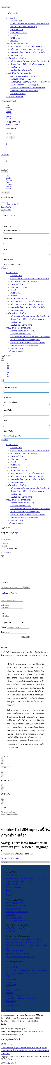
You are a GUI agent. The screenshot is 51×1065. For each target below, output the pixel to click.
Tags (3, 632)
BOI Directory (15, 38)
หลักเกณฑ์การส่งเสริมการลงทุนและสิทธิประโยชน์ (26, 945)
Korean (8, 118)
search (26, 587)
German (9, 110)
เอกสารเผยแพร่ (16, 55)
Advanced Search (9, 593)
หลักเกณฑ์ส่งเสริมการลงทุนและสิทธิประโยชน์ (29, 61)
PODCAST (10, 1003)
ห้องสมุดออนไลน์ (13, 990)
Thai (7, 105)
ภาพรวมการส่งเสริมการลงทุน (22, 76)
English (8, 107)
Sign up (14, 532)
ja (7, 374)
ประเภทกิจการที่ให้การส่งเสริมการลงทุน (27, 64)
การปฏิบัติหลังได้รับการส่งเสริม (18, 73)
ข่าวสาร (9, 965)
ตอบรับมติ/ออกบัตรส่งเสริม (21, 70)
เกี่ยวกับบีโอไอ (12, 18)
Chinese (9, 114)
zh (8, 372)
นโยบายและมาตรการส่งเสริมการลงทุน (26, 49)
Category (4, 623)
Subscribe (4, 169)
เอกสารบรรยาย (12, 982)
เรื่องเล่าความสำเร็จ (14, 918)
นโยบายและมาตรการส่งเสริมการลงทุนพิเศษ (24, 939)
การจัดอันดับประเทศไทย (16, 906)
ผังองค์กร (14, 36)
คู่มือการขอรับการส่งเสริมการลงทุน (20, 957)
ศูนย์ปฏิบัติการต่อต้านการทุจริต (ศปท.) (21, 998)
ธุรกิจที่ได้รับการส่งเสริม (16, 928)
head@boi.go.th (12, 124)
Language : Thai (9, 101)
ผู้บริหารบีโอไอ (16, 30)
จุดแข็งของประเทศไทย (15, 903)
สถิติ (7, 976)
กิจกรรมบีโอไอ (12, 967)
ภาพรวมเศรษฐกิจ (13, 909)
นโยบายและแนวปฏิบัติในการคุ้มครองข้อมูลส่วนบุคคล (23, 1048)
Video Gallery (11, 985)
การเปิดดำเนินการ (18, 94)
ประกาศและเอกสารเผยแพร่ (17, 44)
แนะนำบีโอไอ (16, 21)
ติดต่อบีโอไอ (11, 1010)
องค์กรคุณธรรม (12, 1005)
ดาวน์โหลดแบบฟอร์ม (14, 97)
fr (7, 370)
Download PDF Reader (10, 858)
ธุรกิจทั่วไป (10, 931)
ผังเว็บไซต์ (5, 155)
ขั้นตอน (9, 948)
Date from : (5, 605)
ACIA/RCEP (11, 1001)
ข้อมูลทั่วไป (10, 915)
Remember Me (11, 548)
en (8, 366)
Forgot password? (7, 552)
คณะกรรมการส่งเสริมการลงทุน (23, 27)
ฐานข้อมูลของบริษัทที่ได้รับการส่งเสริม (22, 973)
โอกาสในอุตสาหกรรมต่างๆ (17, 921)
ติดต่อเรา (14, 41)
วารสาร (9, 987)
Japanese (9, 116)
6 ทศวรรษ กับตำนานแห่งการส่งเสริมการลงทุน (29, 24)
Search (5, 582)
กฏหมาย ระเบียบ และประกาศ (18, 954)
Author (3, 627)
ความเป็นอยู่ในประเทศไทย (17, 912)
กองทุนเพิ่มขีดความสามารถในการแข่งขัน (27, 52)
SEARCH (25, 637)
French (8, 112)
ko (8, 376)
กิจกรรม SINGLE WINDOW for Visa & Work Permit (26, 970)
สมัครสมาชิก (13, 13)
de (8, 368)
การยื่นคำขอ (15, 67)
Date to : (4, 614)
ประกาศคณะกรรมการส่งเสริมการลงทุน (27, 46)
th (7, 363)
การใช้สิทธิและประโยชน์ (20, 79)
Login (4, 546)
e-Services (9, 993)
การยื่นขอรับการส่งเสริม (16, 58)
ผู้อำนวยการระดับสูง (18, 33)
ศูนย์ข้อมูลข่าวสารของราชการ (18, 995)
